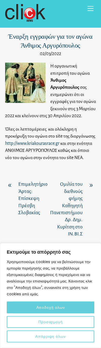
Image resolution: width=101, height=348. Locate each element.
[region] (50, 295)
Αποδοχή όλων (50, 307)
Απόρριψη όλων (50, 336)
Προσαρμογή (50, 322)
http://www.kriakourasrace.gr (32, 143)
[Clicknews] (25, 19)
